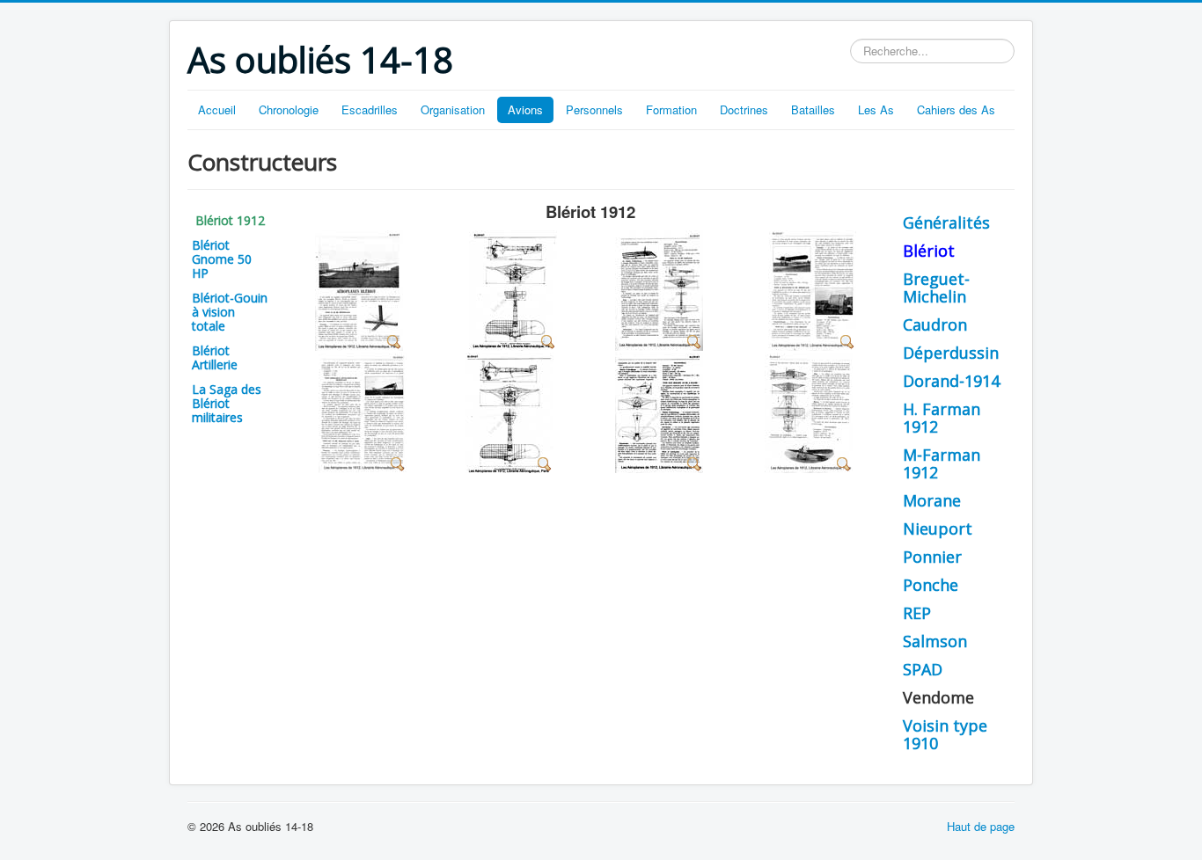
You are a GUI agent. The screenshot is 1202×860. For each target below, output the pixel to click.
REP (917, 612)
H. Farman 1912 (941, 417)
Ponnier (932, 556)
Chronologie (289, 109)
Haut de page (981, 826)
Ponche (930, 584)
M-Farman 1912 (941, 463)
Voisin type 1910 (945, 734)
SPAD (922, 669)
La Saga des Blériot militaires (226, 403)
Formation (671, 109)
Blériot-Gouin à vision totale (230, 311)
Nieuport (937, 528)
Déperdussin (951, 352)
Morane (932, 500)
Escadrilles (369, 109)
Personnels (594, 109)
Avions (525, 109)
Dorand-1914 (951, 380)
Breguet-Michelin (936, 287)
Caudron (935, 324)
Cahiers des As (956, 109)
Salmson (935, 641)
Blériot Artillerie (215, 357)
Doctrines (744, 109)
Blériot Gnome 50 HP (222, 259)
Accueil (217, 109)
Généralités (946, 222)
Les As (876, 109)
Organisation (453, 109)
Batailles (813, 109)
